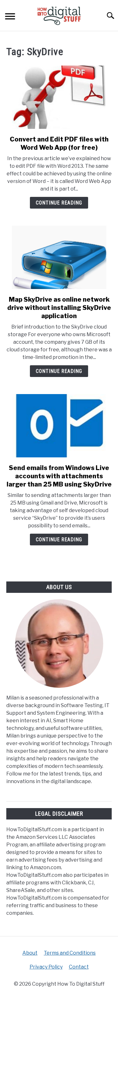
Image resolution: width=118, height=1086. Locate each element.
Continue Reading (59, 203)
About (29, 953)
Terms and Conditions (70, 953)
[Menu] (10, 17)
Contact (79, 967)
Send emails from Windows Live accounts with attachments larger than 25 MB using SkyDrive (59, 476)
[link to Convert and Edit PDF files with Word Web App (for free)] (59, 97)
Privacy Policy (46, 967)
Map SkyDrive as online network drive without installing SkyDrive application (59, 308)
